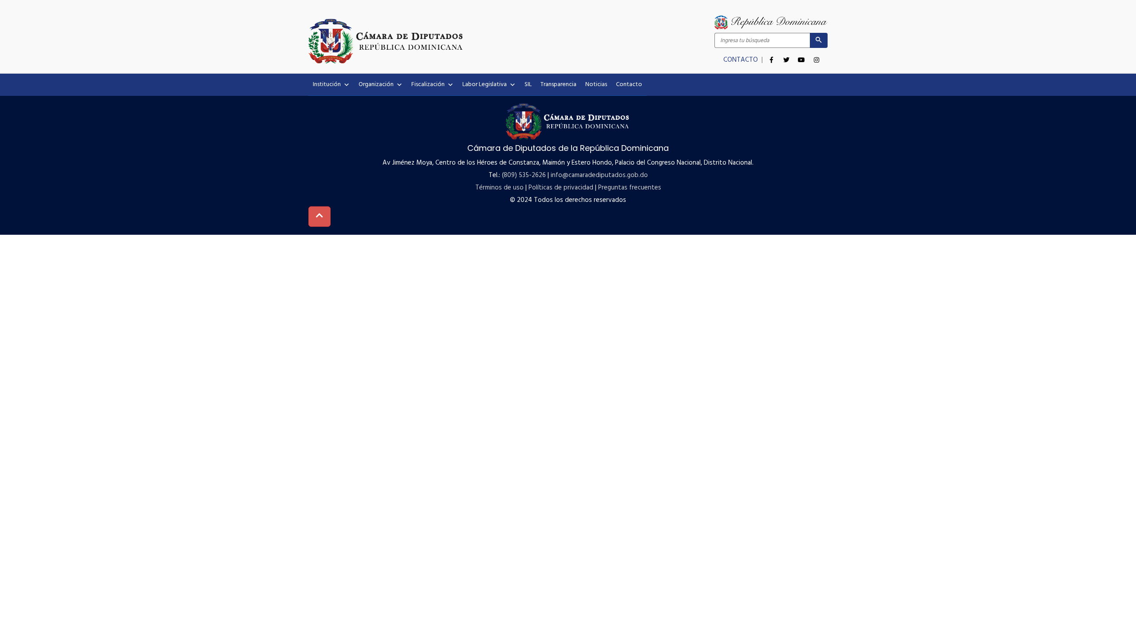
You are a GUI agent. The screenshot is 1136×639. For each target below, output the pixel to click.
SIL (528, 84)
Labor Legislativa (484, 84)
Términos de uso (499, 187)
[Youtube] (801, 55)
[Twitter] (786, 55)
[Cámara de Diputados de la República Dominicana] (438, 41)
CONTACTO (741, 60)
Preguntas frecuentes (629, 187)
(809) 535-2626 (524, 175)
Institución (327, 84)
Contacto (629, 84)
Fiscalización (428, 84)
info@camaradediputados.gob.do (599, 175)
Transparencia (558, 84)
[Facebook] (771, 55)
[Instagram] (816, 55)
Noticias (596, 84)
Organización (376, 84)
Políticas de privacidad (561, 187)
